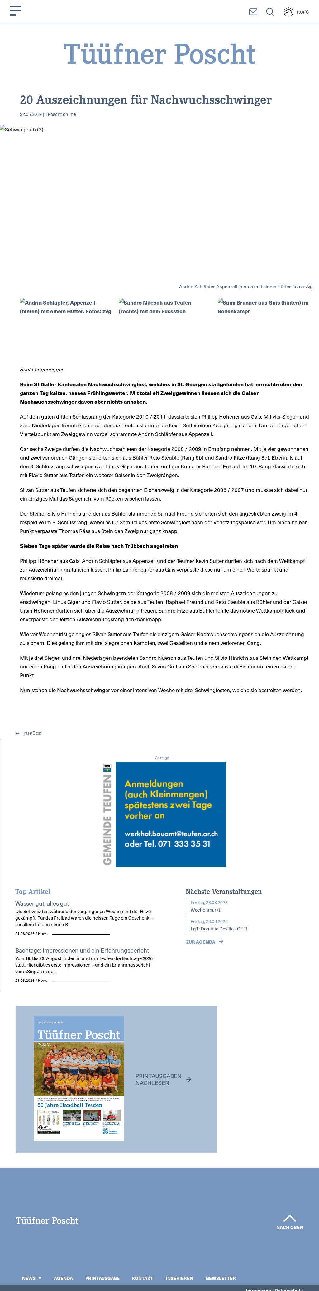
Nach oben (289, 1227)
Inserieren (179, 1278)
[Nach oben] (289, 1218)
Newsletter (221, 1278)
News (29, 1278)
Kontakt (142, 1278)
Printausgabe (102, 1278)
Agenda (63, 1278)
